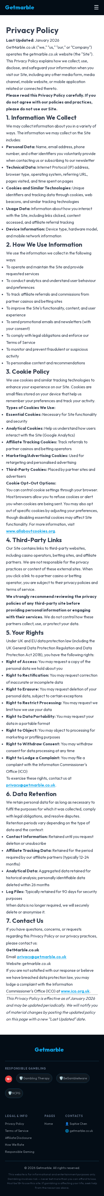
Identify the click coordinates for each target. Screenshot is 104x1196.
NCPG (14, 1093)
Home (48, 1124)
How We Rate (14, 1145)
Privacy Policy (14, 1124)
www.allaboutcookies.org (30, 530)
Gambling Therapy (34, 1078)
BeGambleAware (73, 1078)
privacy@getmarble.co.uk (30, 784)
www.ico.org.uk (75, 991)
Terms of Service (16, 1131)
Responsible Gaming (19, 1152)
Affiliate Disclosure (18, 1138)
